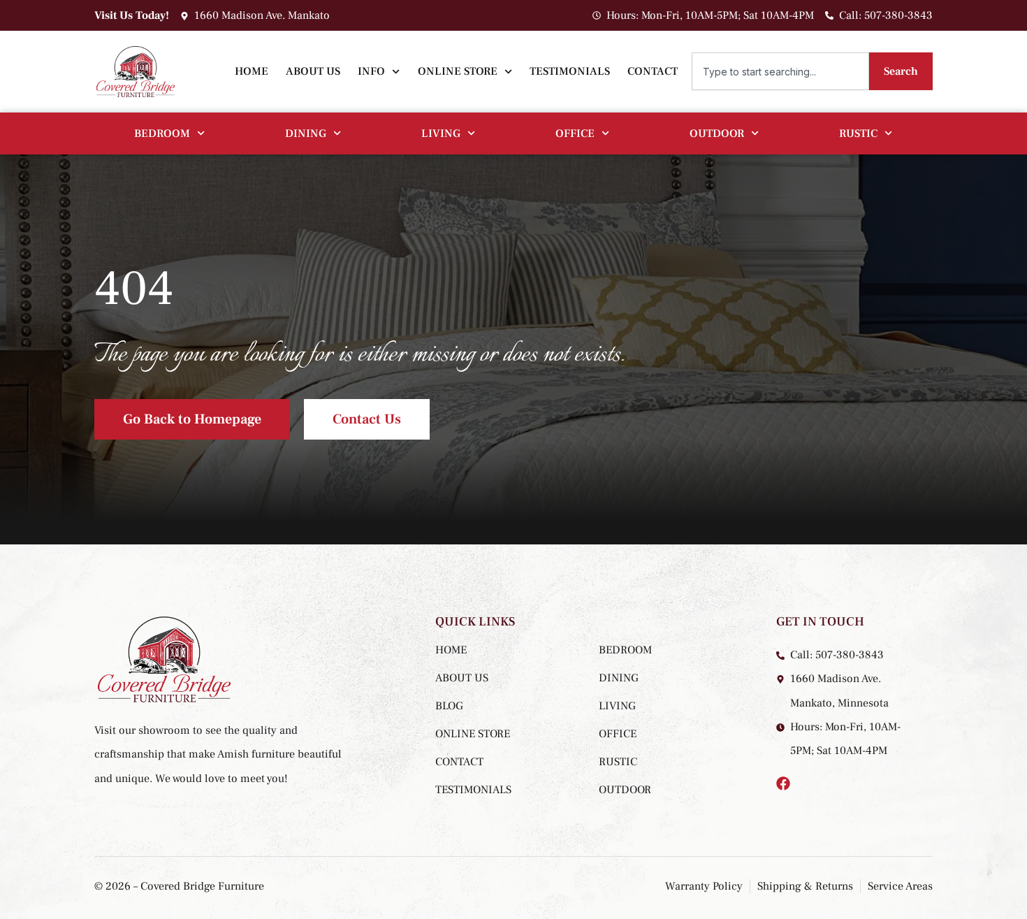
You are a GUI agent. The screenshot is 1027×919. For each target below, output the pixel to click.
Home (251, 71)
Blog (449, 706)
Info (371, 71)
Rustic (858, 133)
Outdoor (717, 133)
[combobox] (780, 71)
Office (575, 133)
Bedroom (162, 133)
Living (440, 133)
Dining (305, 133)
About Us (313, 71)
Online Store (457, 71)
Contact (652, 71)
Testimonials (570, 71)
